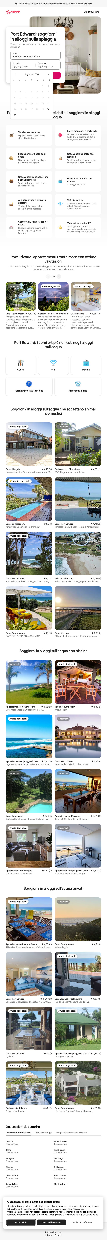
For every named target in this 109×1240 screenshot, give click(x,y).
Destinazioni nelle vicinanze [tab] (18, 1132)
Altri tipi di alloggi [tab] (43, 1132)
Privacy (48, 1235)
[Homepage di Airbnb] (13, 11)
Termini (58, 1235)
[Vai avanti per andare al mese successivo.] (48, 74)
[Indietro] (48, 276)
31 (15, 115)
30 (48, 109)
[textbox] (23, 66)
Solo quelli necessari (51, 1222)
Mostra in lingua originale (80, 3)
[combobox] (35, 56)
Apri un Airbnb (91, 11)
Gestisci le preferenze (82, 1222)
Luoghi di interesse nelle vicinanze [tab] (71, 1132)
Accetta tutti (21, 1222)
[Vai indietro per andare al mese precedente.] (15, 74)
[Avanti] (58, 276)
